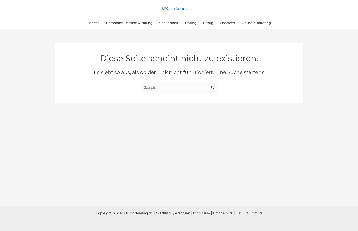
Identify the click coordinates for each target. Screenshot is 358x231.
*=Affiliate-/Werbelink (173, 213)
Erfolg (208, 23)
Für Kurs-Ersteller (249, 213)
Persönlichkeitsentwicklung (129, 23)
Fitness (93, 23)
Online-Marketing (256, 23)
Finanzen (227, 23)
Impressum (201, 213)
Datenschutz (223, 213)
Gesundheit (168, 23)
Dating (190, 23)
